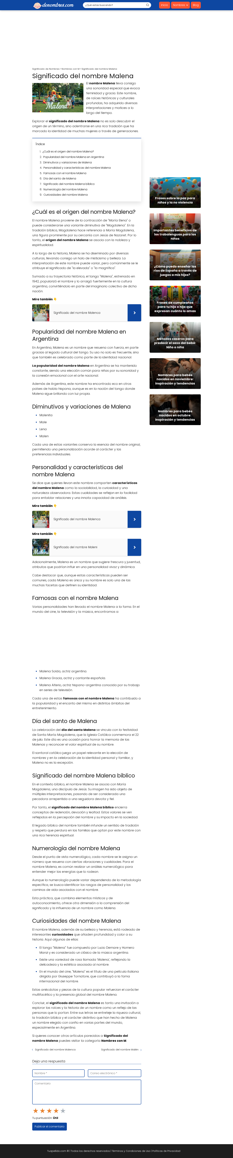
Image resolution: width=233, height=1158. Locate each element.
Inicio (164, 5)
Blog (196, 5)
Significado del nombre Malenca (55, 1049)
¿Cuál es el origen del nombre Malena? (68, 151)
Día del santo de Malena (59, 178)
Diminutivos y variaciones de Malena (67, 162)
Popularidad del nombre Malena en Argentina (73, 157)
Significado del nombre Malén (120, 1049)
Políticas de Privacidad (166, 1151)
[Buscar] (147, 5)
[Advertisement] (116, 39)
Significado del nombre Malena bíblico (69, 184)
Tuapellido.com (56, 1151)
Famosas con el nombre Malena (64, 173)
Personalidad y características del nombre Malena (77, 168)
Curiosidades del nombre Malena (65, 195)
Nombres (179, 5)
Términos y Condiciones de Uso (131, 1151)
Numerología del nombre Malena (65, 189)
